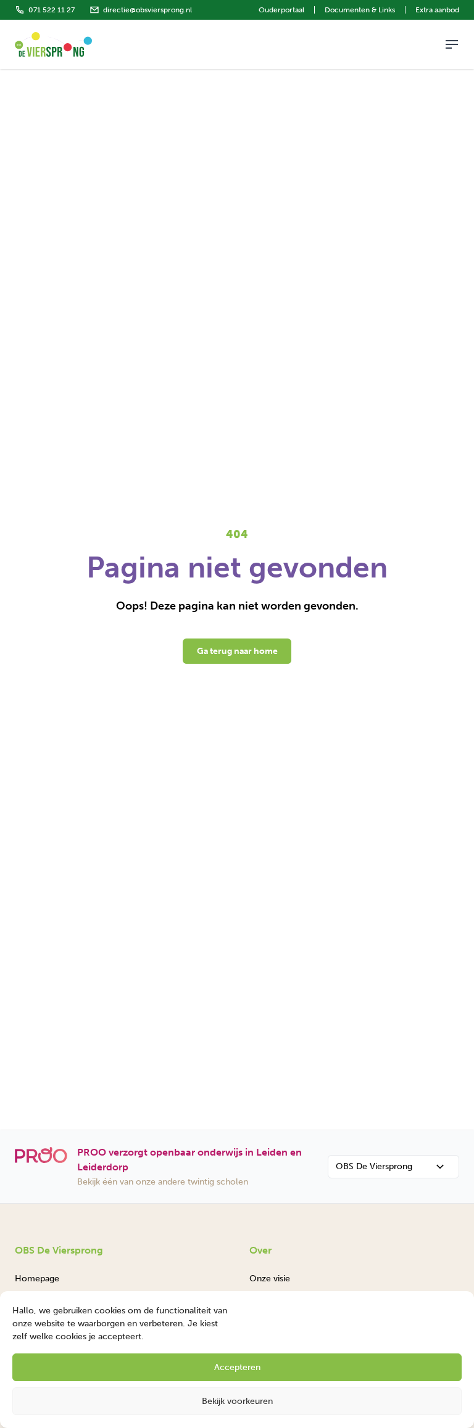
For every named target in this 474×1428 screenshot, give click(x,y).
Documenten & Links (360, 10)
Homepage (37, 1278)
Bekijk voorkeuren (237, 1401)
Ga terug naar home (237, 651)
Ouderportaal (281, 10)
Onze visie (269, 1278)
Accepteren (237, 1367)
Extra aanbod (437, 10)
